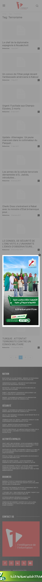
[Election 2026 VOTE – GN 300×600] (21, 325)
